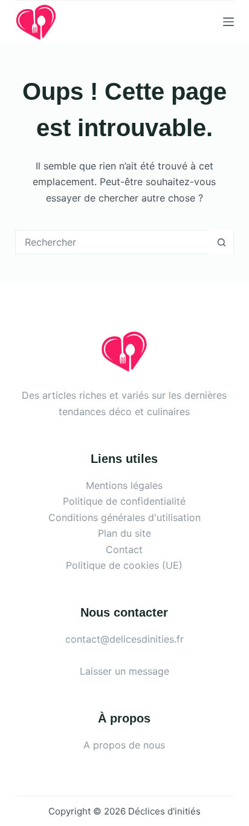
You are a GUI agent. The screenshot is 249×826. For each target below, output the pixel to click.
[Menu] (228, 21)
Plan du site (124, 533)
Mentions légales (124, 485)
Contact (124, 549)
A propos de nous (124, 745)
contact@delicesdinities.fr (124, 639)
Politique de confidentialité (124, 501)
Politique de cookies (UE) (124, 565)
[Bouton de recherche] (221, 242)
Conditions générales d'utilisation (124, 517)
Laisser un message (124, 671)
